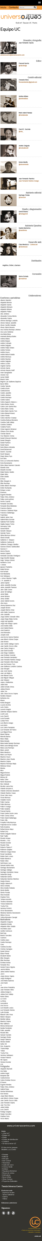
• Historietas (6, 1163)
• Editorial (5, 1157)
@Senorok (22, 197)
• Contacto (5, 1141)
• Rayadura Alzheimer (9, 1171)
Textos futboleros (8, 1195)
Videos (4, 1199)
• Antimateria (6, 1175)
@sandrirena (23, 230)
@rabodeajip (23, 65)
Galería (5, 1197)
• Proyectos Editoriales (9, 1181)
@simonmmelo (24, 164)
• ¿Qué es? (5, 1133)
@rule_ (21, 131)
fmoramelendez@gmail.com (28, 82)
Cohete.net (34, 244)
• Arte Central (6, 1161)
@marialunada (23, 115)
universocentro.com (34, 1228)
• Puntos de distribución (10, 1139)
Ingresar (2, 1240)
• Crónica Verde (7, 1167)
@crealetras (23, 278)
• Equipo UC (6, 1135)
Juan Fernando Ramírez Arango (29, 181)
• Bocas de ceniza (8, 1173)
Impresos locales (8, 1193)
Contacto (13, 7)
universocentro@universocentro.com (12, 55)
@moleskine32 (23, 148)
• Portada (5, 1155)
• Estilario (5, 1169)
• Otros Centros (7, 1179)
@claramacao (23, 247)
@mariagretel (23, 214)
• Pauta (4, 1137)
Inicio (3, 7)
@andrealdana (23, 98)
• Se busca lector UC (9, 1143)
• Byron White (6, 1177)
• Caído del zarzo (8, 1165)
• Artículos (5, 1159)
